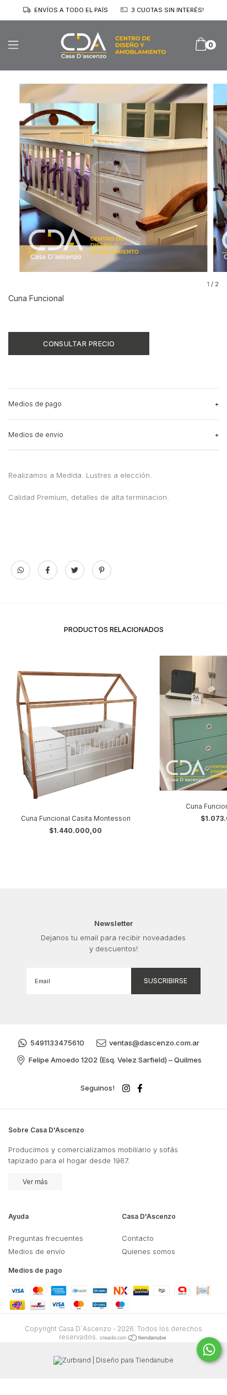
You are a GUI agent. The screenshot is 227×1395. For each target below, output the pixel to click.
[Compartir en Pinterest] (101, 575)
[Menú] (23, 45)
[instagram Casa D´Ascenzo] (126, 1088)
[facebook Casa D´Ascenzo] (140, 1088)
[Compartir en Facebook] (49, 575)
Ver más (35, 1182)
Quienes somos (148, 1251)
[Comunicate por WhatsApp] (209, 1349)
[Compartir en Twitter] (76, 575)
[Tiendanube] (133, 1337)
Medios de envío (36, 1251)
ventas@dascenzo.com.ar (154, 1042)
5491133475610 (57, 1042)
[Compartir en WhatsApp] (20, 570)
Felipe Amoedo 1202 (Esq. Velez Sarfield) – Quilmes (115, 1059)
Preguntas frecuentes (45, 1238)
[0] (201, 48)
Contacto (138, 1238)
